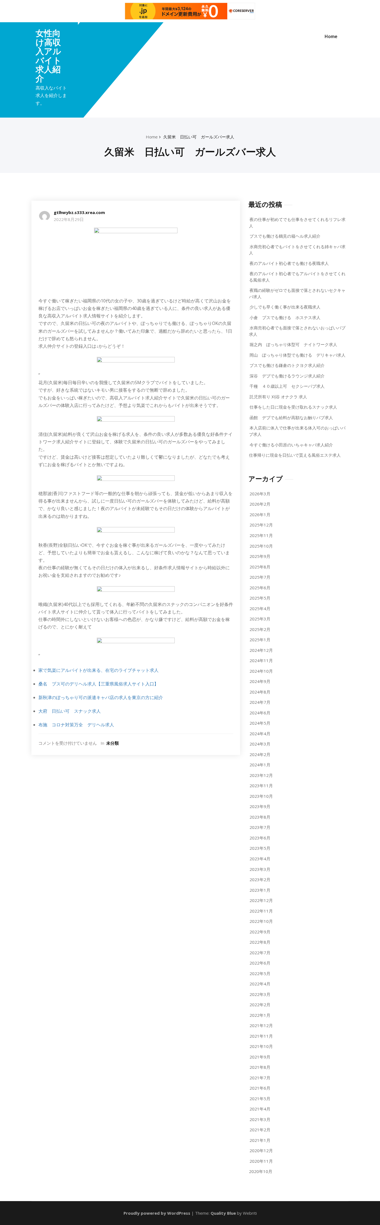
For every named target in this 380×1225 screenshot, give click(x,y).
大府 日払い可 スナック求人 (69, 711)
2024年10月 (261, 671)
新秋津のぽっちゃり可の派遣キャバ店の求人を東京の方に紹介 (100, 697)
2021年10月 (261, 1046)
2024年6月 (260, 712)
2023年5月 (260, 848)
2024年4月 (260, 733)
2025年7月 (260, 577)
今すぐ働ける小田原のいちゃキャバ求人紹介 (291, 445)
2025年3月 (260, 619)
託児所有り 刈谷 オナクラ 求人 (278, 396)
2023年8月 (260, 817)
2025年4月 (260, 608)
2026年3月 (260, 493)
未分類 (112, 743)
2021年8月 (260, 1067)
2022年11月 (261, 911)
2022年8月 (260, 942)
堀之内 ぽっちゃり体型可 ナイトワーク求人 (293, 344)
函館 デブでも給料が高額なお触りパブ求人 (291, 417)
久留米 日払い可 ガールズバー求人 (198, 137)
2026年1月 (260, 514)
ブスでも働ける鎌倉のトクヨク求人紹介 (287, 365)
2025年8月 (260, 567)
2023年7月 (260, 827)
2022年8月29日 (69, 219)
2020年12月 (261, 1150)
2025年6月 (260, 587)
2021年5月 (260, 1098)
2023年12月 (261, 775)
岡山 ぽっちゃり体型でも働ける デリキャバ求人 (298, 355)
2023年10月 (261, 796)
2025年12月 (261, 525)
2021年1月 (260, 1140)
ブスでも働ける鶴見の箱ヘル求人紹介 (285, 236)
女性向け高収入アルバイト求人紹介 (48, 55)
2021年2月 (260, 1129)
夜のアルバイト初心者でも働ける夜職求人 (289, 263)
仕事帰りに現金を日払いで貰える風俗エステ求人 (295, 455)
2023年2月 (260, 879)
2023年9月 (260, 806)
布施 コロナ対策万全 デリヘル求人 (76, 725)
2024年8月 (260, 692)
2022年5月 (260, 973)
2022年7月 (260, 952)
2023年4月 (260, 858)
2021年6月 (260, 1088)
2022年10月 (261, 921)
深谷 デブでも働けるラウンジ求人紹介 (287, 376)
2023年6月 (260, 838)
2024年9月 (260, 681)
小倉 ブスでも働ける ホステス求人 (285, 317)
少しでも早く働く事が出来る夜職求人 (285, 307)
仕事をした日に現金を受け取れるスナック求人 (293, 407)
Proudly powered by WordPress (157, 1213)
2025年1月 (260, 639)
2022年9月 (260, 932)
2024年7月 (260, 702)
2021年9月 (260, 1057)
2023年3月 (260, 869)
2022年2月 (260, 1004)
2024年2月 (260, 754)
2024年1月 (260, 764)
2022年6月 (260, 963)
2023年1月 (260, 890)
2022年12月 (261, 900)
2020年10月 (260, 1171)
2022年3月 (260, 994)
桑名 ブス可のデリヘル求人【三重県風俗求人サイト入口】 (98, 684)
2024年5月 (260, 723)
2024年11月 (261, 660)
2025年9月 (260, 556)
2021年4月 (260, 1109)
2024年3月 (260, 744)
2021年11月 (261, 1036)
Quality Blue (223, 1213)
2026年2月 (260, 504)
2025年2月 (260, 629)
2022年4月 (260, 984)
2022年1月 (260, 1015)
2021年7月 (260, 1077)
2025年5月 (260, 598)
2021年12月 (261, 1025)
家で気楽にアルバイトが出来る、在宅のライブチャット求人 (98, 670)
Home (331, 36)
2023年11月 (261, 785)
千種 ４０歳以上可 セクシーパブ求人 (287, 386)
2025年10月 (261, 546)
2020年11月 (261, 1161)
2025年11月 (261, 535)
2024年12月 (261, 650)
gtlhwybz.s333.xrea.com (79, 212)
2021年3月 (260, 1119)
